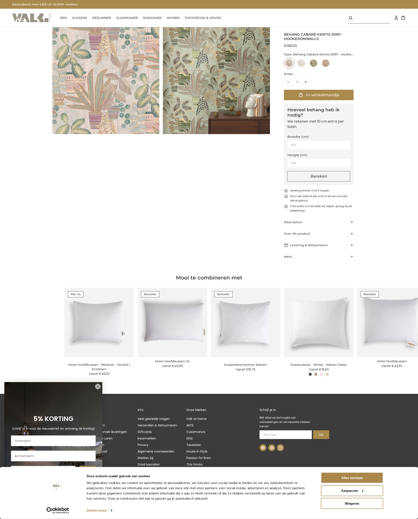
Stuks (288, 74)
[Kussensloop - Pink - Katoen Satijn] (321, 374)
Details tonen (97, 510)
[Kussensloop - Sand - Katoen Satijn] (327, 374)
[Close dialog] (98, 386)
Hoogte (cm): (297, 155)
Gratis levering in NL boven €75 (37, 4)
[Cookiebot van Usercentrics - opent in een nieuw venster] (58, 510)
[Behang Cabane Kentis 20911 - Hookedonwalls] (289, 63)
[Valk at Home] (31, 17)
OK (321, 435)
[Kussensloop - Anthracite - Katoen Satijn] (310, 374)
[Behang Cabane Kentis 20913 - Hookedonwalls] (325, 63)
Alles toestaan (352, 478)
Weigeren (352, 503)
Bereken (318, 176)
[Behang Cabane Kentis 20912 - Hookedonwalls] (313, 63)
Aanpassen (349, 490)
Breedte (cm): (298, 137)
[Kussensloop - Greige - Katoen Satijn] (315, 374)
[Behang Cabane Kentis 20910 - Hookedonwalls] (301, 63)
